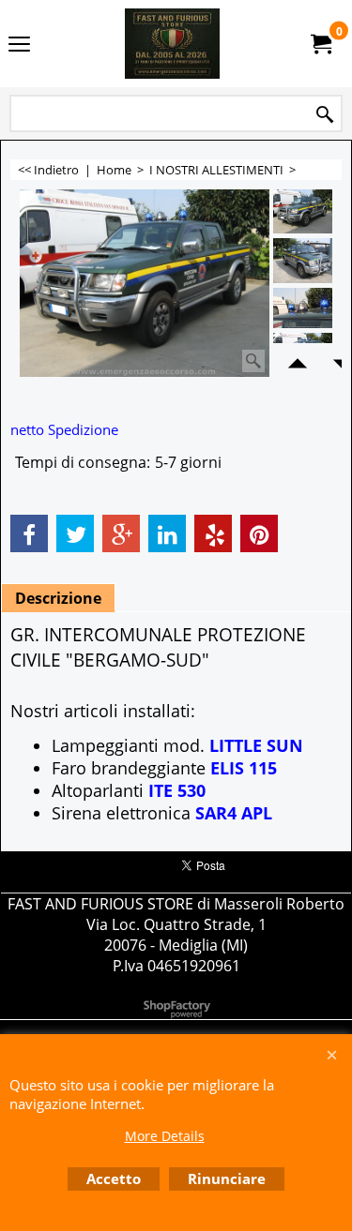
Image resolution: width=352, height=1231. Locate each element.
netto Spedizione (64, 429)
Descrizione (58, 598)
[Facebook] (29, 533)
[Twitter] (75, 533)
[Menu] (19, 45)
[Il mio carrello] (320, 44)
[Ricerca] (324, 115)
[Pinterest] (259, 533)
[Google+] (121, 533)
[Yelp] (213, 533)
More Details (165, 1136)
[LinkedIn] (167, 533)
